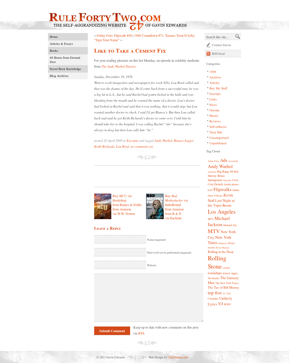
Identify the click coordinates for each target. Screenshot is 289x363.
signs (234, 273)
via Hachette (173, 218)
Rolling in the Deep (221, 251)
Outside (214, 110)
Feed (218, 53)
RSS (141, 333)
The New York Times (227, 283)
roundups (215, 272)
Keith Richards (104, 146)
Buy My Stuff (218, 88)
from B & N (173, 213)
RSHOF (226, 273)
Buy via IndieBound (176, 200)
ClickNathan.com (178, 357)
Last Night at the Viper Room (221, 203)
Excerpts (132, 140)
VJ (220, 304)
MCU (211, 219)
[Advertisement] (143, 176)
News (213, 104)
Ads (223, 160)
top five (215, 292)
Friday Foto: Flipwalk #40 (114, 35)
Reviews (215, 121)
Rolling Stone (217, 262)
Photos (213, 115)
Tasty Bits (215, 132)
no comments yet (142, 146)
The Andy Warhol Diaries (118, 66)
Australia (212, 171)
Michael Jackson (219, 221)
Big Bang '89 (225, 171)
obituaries (222, 243)
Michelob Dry (230, 225)
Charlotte (227, 180)
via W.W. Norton (124, 213)
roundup (226, 267)
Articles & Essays (61, 43)
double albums (231, 184)
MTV (214, 231)
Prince (231, 243)
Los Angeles (221, 211)
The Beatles (213, 278)
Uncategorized (219, 137)
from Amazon (122, 209)
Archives (215, 77)
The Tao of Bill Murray (223, 287)
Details (218, 184)
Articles (214, 83)
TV (224, 293)
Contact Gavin (221, 45)
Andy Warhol (163, 140)
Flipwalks (222, 189)
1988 (212, 72)
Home (54, 36)
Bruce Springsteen (216, 178)
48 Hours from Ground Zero (65, 59)
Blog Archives (59, 76)
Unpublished (217, 143)
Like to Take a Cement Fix (130, 50)
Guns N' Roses (215, 195)
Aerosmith (233, 161)
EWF (210, 190)
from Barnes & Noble (127, 204)
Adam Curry (213, 161)
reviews (211, 247)
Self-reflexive (218, 126)
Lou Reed (122, 146)
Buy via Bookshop (122, 198)
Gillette (235, 190)
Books (54, 50)
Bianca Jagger (183, 140)
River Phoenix (222, 247)
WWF (227, 304)
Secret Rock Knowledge (65, 69)
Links (213, 99)
